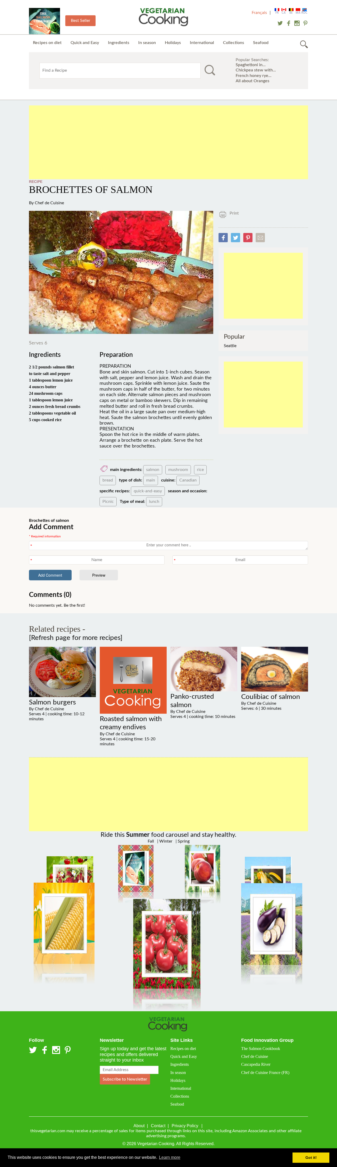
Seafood (261, 43)
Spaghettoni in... (251, 65)
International (202, 43)
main (150, 480)
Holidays (173, 43)
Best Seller (80, 20)
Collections (233, 43)
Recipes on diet (47, 43)
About (139, 1126)
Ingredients (118, 43)
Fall (151, 841)
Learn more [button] (169, 1157)
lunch (154, 501)
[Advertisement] (168, 142)
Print (234, 213)
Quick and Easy (85, 43)
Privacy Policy (185, 1126)
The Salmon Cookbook (260, 1048)
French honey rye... (253, 76)
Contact (158, 1126)
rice (200, 470)
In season (147, 43)
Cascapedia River (255, 1064)
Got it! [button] (311, 1157)
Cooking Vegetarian (164, 18)
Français (259, 13)
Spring (183, 841)
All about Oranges (252, 81)
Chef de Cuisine (49, 203)
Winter (165, 841)
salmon (152, 470)
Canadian (188, 480)
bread (107, 480)
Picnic (108, 501)
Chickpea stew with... (256, 70)
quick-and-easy (148, 491)
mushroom (178, 470)
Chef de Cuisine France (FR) (265, 1072)
